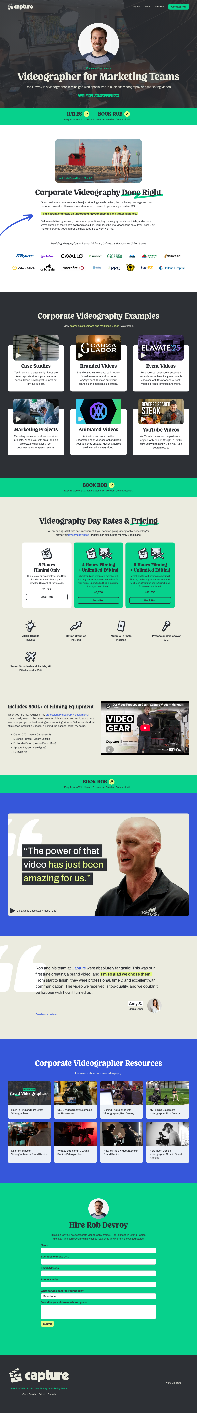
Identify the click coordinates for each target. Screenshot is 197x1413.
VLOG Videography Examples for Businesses (74, 1111)
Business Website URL (55, 1256)
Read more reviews (46, 1014)
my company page (78, 534)
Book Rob (47, 596)
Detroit (42, 1394)
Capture (79, 968)
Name (44, 1245)
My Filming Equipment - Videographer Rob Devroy (165, 1111)
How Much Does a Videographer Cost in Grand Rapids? (166, 1154)
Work (147, 6)
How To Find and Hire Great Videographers (27, 1111)
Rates (136, 6)
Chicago (52, 1394)
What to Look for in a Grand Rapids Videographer (73, 1152)
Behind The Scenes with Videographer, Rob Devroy (119, 1111)
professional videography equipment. (67, 714)
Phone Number (50, 1279)
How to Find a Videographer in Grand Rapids (121, 1152)
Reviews (159, 6)
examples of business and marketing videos (95, 325)
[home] (22, 6)
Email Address (50, 1268)
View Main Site (173, 1383)
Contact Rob (178, 6)
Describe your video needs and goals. (64, 1302)
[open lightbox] (36, 348)
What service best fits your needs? (62, 1290)
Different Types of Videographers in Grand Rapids (29, 1152)
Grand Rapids (29, 1394)
